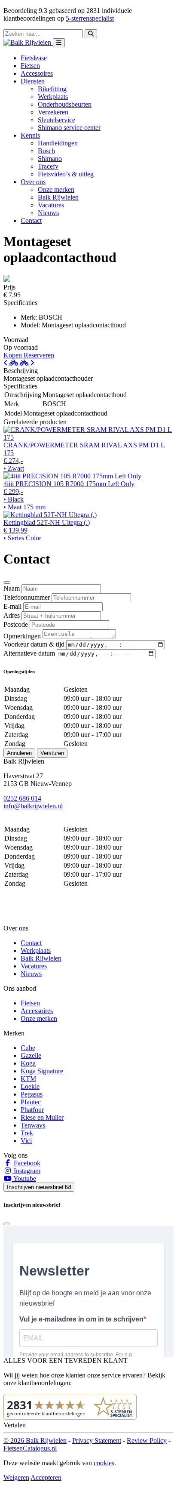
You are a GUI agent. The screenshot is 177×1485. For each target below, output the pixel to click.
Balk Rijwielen (58, 197)
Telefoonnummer (26, 597)
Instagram (26, 1170)
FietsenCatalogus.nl (30, 1448)
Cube (28, 1047)
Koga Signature (42, 1071)
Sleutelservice (56, 119)
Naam (11, 588)
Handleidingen (58, 143)
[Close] (6, 582)
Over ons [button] (33, 181)
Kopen (13, 355)
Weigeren (16, 1477)
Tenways (33, 1125)
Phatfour (32, 1109)
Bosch (46, 150)
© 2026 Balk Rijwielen (35, 1440)
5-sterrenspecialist (90, 18)
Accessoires (37, 73)
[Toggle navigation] (59, 42)
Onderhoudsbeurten (65, 104)
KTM (28, 1078)
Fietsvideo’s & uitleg (66, 174)
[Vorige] (11, 363)
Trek (27, 1133)
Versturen (52, 753)
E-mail (12, 606)
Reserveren (39, 355)
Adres (11, 615)
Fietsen (30, 65)
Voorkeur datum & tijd (33, 644)
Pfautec (31, 1102)
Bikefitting (52, 88)
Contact (31, 220)
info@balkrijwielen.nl (33, 806)
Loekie (30, 1086)
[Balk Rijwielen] (28, 42)
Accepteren (46, 1477)
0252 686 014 (22, 798)
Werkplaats (53, 96)
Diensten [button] (33, 81)
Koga (28, 1063)
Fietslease (34, 58)
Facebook (26, 1163)
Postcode (15, 624)
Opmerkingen (22, 636)
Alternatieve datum (29, 653)
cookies (104, 1463)
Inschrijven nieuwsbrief (36, 1187)
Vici (26, 1140)
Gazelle (31, 1055)
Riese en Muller (42, 1117)
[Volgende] (27, 363)
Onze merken (56, 189)
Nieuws (48, 212)
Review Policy (147, 1440)
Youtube (24, 1178)
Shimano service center (69, 127)
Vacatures (51, 205)
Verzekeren (53, 112)
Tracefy (48, 166)
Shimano (50, 158)
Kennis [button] (30, 135)
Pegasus (32, 1094)
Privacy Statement (96, 1440)
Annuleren (19, 753)
